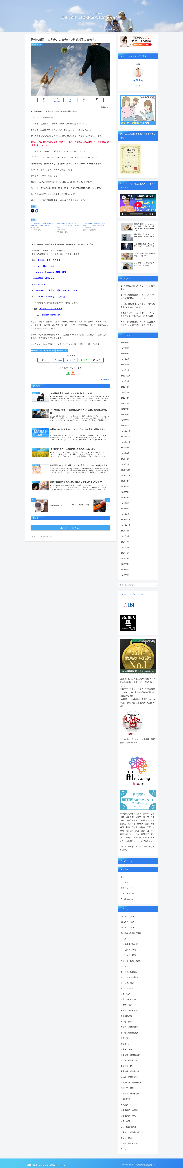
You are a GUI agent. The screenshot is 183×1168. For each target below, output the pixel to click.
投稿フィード (126, 888)
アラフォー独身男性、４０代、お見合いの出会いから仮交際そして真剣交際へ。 (138, 323)
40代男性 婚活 (62, 350)
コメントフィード (128, 893)
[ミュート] (150, 214)
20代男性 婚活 (37, 350)
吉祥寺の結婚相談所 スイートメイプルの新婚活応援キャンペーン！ (138, 296)
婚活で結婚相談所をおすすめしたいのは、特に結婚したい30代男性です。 (68, 226)
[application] (138, 205)
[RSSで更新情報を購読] (73, 372)
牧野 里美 (138, 80)
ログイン (124, 882)
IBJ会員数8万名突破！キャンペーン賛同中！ (138, 287)
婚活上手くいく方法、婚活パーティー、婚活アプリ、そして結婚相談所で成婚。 (138, 314)
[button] (97, 100)
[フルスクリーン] (153, 214)
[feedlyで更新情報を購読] (68, 372)
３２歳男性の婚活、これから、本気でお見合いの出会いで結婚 (138, 305)
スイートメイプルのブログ (131, 594)
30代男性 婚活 (50, 350)
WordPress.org (127, 899)
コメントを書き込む (70, 527)
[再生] (123, 214)
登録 (122, 877)
